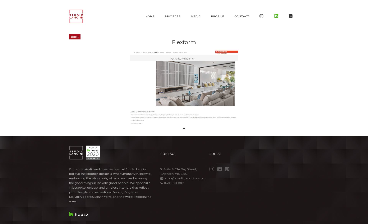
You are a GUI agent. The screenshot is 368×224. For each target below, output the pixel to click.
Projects (173, 16)
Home (149, 16)
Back (75, 36)
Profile (217, 16)
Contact (241, 16)
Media (196, 16)
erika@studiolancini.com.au (185, 178)
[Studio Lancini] (76, 16)
